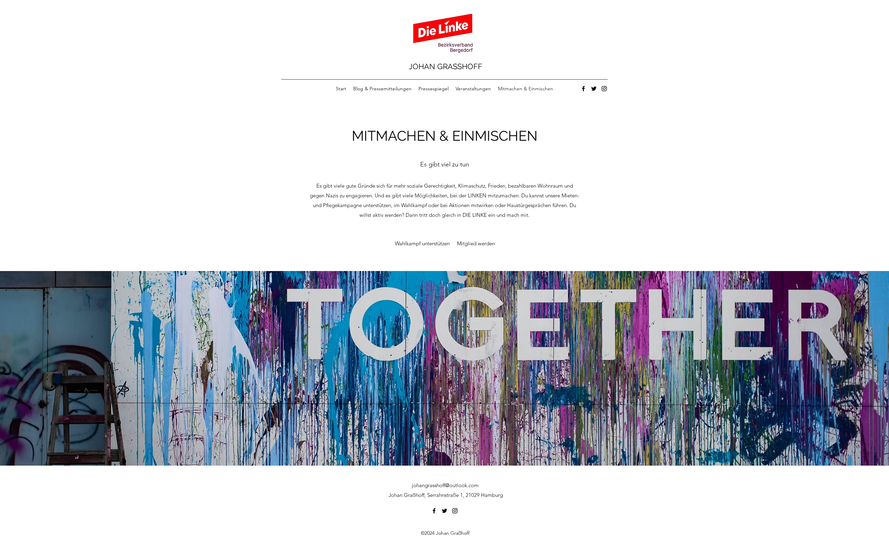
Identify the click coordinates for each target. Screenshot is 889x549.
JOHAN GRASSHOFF (445, 66)
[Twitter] (593, 88)
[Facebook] (583, 88)
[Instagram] (604, 88)
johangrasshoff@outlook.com (445, 485)
